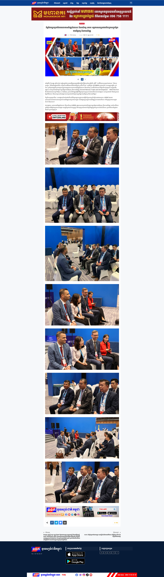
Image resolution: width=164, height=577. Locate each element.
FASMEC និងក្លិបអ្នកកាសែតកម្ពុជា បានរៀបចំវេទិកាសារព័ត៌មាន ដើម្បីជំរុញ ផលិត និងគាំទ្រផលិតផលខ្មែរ (102, 536)
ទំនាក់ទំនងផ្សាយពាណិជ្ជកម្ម (104, 3)
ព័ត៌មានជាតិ (57, 3)
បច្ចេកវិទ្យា (84, 3)
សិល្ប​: (71, 3)
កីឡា (77, 3)
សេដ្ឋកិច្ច (92, 3)
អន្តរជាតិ (65, 3)
